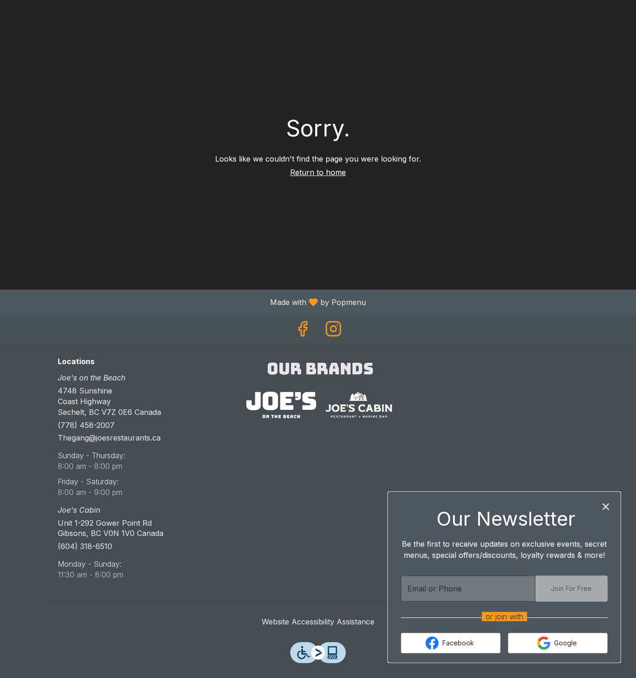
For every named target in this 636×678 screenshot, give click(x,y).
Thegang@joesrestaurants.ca (109, 437)
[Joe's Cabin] (359, 405)
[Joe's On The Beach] (281, 405)
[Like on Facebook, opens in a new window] (302, 331)
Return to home (318, 172)
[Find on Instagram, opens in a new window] (333, 331)
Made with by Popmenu (186, 302)
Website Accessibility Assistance (318, 621)
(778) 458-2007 (86, 425)
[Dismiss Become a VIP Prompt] (606, 506)
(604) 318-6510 (85, 546)
